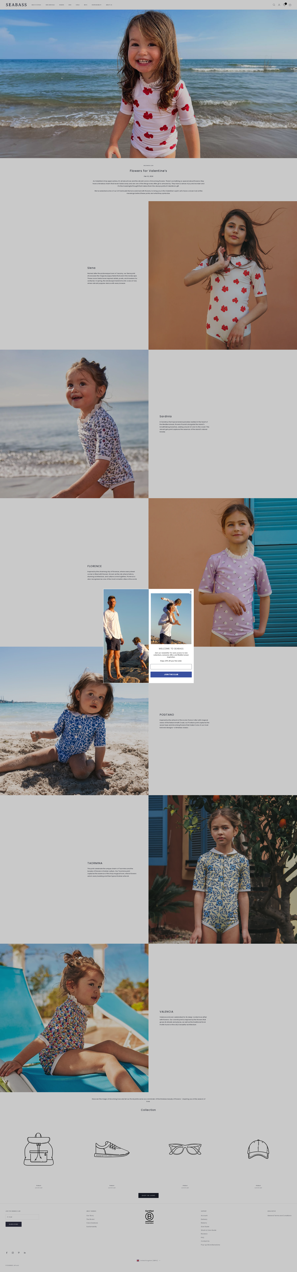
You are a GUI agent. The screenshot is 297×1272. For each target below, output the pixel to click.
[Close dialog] (191, 592)
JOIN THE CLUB (171, 674)
